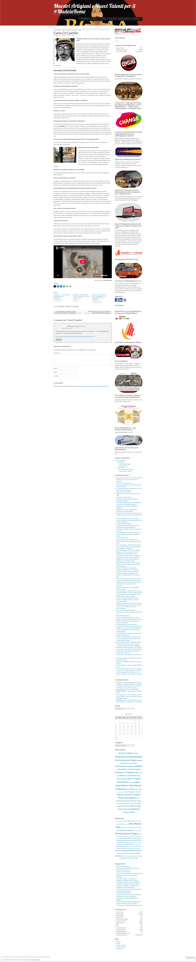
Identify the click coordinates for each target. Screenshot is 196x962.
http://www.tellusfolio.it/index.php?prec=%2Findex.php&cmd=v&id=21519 (75, 336)
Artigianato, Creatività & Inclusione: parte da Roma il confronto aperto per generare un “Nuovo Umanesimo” (128, 583)
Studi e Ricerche (124, 809)
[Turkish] (137, 31)
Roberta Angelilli (136, 851)
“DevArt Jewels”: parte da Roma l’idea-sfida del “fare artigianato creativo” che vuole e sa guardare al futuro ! (129, 514)
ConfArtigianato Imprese (124, 766)
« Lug (116, 738)
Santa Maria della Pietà (122, 803)
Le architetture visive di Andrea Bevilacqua (126, 624)
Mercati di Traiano (120, 792)
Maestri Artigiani (67, 30)
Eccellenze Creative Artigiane (88, 29)
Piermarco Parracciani (136, 848)
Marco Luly (135, 844)
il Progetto (94, 19)
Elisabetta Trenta (123, 836)
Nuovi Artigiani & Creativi (125, 471)
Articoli (136, 753)
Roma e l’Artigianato (121, 608)
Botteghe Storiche (73, 29)
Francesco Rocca (136, 838)
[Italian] (116, 31)
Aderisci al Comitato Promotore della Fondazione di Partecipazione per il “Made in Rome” (127, 192)
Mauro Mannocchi (137, 846)
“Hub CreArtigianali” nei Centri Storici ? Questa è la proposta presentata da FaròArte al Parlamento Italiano (128, 534)
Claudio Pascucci (132, 827)
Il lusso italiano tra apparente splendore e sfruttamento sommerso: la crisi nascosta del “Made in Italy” (129, 612)
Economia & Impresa (124, 772)
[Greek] (131, 29)
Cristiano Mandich (126, 830)
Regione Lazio (122, 794)
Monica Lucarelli (128, 848)
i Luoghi (103, 19)
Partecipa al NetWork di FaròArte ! (128, 159)
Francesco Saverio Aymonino (123, 840)
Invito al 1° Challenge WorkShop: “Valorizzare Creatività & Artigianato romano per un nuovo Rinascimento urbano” (127, 599)
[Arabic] (116, 29)
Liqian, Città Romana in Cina (122, 866)
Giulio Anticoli (134, 842)
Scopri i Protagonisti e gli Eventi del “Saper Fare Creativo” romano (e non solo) (128, 226)
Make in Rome (129, 789)
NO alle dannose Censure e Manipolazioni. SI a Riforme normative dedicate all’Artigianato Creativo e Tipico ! (129, 541)
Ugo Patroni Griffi (135, 856)
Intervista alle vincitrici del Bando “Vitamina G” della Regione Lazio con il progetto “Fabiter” (81, 296)
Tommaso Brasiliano (126, 856)
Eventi (136, 772)
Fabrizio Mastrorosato (126, 838)
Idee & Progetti (134, 778)
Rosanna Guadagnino (131, 853)
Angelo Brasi (134, 821)
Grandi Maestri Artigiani (125, 464)
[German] (129, 29)
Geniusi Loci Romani (103, 29)
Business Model (129, 760)
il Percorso (112, 19)
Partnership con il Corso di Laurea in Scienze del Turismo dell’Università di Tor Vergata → (99, 312)
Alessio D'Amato (127, 821)
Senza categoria (131, 803)
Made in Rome (57, 30)
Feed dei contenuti (120, 945)
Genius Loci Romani (120, 460)
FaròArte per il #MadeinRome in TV (128, 281)
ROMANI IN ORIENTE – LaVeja (123, 691)
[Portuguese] (126, 31)
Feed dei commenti (121, 947)
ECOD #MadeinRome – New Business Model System (125, 429)
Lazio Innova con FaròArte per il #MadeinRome (126, 448)
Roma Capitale (134, 794)
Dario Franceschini (137, 830)
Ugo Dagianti (75, 306)
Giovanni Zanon (127, 842)
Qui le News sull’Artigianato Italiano (128, 342)
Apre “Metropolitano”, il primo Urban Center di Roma (128, 642)
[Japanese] (118, 31)
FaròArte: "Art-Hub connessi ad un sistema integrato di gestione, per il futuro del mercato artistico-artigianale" (129, 875)
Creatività (138, 766)
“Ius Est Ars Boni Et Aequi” (122, 538)
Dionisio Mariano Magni (126, 833)
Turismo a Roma (128, 812)
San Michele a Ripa (134, 801)
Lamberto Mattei (122, 844)
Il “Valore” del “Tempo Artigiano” (124, 523)
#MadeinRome (58, 35)
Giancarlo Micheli (136, 840)
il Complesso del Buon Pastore (123, 871)
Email (55, 372)
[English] (121, 29)
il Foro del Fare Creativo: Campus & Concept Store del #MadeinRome (128, 396)
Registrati (118, 941)
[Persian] (124, 31)
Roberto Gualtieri (121, 853)
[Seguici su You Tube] (125, 300)
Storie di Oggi (77, 30)
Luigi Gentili (129, 844)
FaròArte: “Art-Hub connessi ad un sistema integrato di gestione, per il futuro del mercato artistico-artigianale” (129, 479)
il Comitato (135, 19)
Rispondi (59, 339)
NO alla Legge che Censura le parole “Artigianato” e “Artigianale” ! (128, 75)
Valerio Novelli (127, 858)
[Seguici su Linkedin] (121, 300)
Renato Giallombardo (122, 851)
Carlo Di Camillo (60, 306)
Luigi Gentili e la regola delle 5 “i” (124, 497)
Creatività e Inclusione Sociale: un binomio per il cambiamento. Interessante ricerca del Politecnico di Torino (129, 484)
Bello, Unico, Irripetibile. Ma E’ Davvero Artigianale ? (128, 550)
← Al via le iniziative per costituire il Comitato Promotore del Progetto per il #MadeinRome (65, 312)
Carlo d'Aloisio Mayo (121, 695)
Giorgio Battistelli (120, 842)
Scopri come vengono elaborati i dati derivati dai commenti (94, 386)
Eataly (117, 769)
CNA (134, 763)
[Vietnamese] (139, 31)
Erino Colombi (135, 836)
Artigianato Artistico (60, 29)
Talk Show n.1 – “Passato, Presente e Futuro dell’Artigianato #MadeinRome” (62, 296)
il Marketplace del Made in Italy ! (127, 259)
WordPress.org (119, 948)
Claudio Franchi (124, 827)
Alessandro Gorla (119, 821)
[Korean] (121, 31)
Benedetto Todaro (124, 824)
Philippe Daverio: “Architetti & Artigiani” (125, 596)
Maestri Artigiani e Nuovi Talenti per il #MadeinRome (94, 8)
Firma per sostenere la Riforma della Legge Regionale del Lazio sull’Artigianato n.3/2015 (128, 134)
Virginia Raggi (134, 858)
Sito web (56, 376)
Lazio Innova (131, 782)
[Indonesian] (139, 29)
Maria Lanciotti (68, 306)
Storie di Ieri (121, 462)
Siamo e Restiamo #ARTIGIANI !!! (124, 492)
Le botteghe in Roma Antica (123, 615)
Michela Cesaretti (120, 848)
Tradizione (135, 809)
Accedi (118, 943)
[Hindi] (137, 29)
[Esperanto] (124, 29)
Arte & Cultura (126, 753)
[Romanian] (129, 31)
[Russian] (131, 31)
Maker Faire (138, 789)
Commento (57, 353)
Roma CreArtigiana (126, 797)
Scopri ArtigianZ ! (121, 361)
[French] (126, 29)
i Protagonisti (84, 19)
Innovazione (122, 782)
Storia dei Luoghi (123, 466)
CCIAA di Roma (129, 763)
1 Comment (72, 35)
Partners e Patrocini (123, 19)
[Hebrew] (134, 29)
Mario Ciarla (130, 846)
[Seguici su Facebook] (117, 300)
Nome (55, 368)
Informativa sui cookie (35, 959)
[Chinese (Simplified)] (118, 29)
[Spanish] (134, 31)
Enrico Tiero (129, 836)
